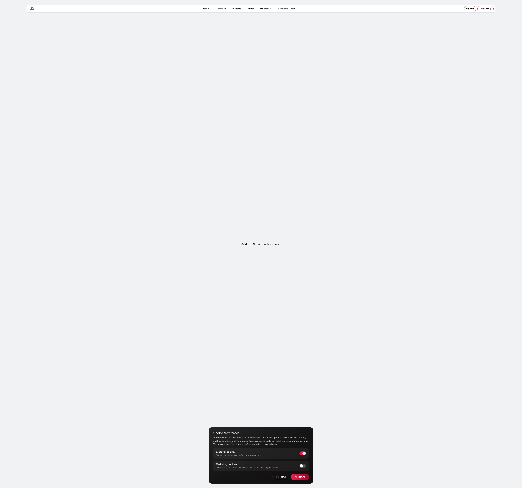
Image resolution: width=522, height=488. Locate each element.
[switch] (302, 466)
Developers (265, 8)
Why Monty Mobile (286, 8)
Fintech (250, 8)
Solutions (221, 8)
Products (206, 8)
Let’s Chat (484, 8)
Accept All (300, 477)
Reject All (281, 477)
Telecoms (236, 8)
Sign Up (470, 8)
